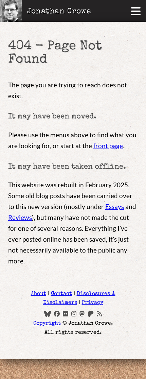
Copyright (47, 323)
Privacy (92, 303)
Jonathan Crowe (59, 12)
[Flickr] (65, 313)
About (38, 294)
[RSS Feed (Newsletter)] (99, 313)
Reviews (20, 217)
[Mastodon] (82, 313)
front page (108, 146)
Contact (61, 294)
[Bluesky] (47, 313)
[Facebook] (57, 313)
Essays (114, 206)
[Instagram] (74, 313)
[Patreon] (90, 313)
